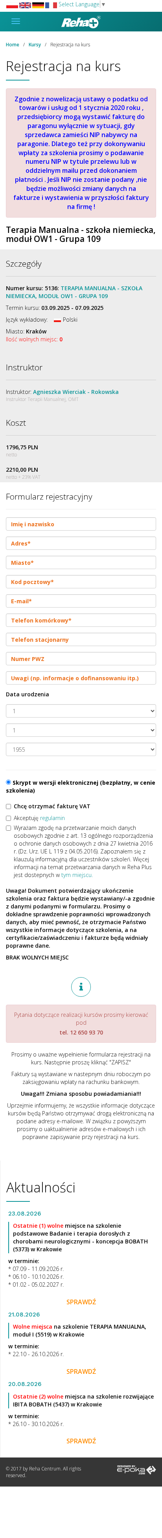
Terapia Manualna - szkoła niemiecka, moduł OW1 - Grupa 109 (74, 292)
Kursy (35, 44)
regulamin (52, 818)
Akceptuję (39, 818)
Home (12, 44)
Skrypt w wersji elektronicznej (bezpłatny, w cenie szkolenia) (80, 786)
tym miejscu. (77, 875)
